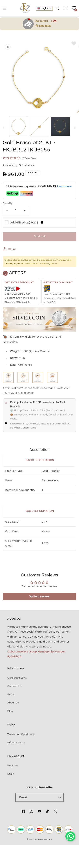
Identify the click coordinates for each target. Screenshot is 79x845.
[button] (5, 8)
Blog (10, 711)
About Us (13, 702)
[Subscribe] (59, 797)
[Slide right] (75, 128)
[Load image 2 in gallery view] (39, 126)
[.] (29, 23)
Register (12, 765)
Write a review (39, 596)
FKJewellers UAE (43, 839)
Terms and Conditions (21, 734)
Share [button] (12, 249)
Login (10, 774)
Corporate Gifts (17, 678)
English (44, 8)
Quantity (7, 203)
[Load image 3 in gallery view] (60, 126)
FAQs (10, 694)
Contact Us (14, 686)
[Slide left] (4, 128)
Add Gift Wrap (24, 222)
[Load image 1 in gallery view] (18, 126)
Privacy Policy (16, 742)
